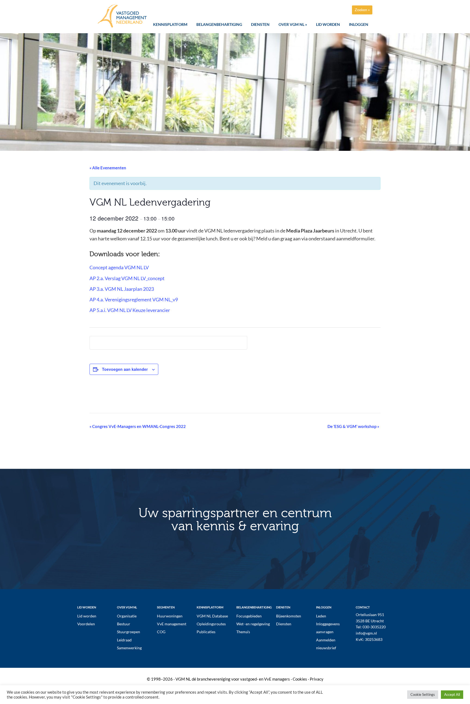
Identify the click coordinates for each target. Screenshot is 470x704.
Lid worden (86, 616)
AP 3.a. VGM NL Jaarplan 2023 (121, 289)
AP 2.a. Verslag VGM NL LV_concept (127, 278)
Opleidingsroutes (211, 624)
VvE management (171, 624)
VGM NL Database (212, 616)
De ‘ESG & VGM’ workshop (353, 426)
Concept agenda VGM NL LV (119, 267)
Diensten (283, 624)
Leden (321, 616)
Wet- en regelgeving (253, 624)
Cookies (300, 679)
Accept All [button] (452, 694)
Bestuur (123, 624)
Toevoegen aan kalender (125, 369)
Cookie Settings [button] (422, 694)
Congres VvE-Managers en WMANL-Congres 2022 (137, 426)
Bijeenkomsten (288, 616)
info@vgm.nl (366, 633)
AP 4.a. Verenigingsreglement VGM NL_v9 (133, 299)
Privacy (316, 679)
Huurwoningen (170, 616)
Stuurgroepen (128, 631)
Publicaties (206, 631)
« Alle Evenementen (107, 167)
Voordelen (86, 624)
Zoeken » (362, 9)
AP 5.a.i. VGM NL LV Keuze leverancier (129, 310)
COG (161, 631)
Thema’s (243, 631)
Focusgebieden (249, 616)
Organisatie (127, 616)
